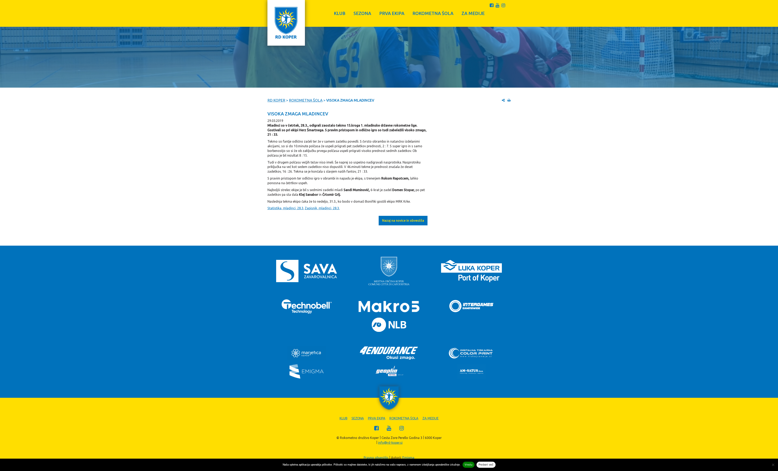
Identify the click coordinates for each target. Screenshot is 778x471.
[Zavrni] (773, 465)
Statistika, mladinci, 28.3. (285, 208)
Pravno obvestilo (376, 457)
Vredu (468, 464)
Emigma (408, 457)
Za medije (473, 13)
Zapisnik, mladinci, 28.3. (322, 208)
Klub (339, 13)
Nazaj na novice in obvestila (403, 220)
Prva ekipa (391, 13)
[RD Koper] (286, 23)
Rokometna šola (433, 13)
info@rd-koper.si (390, 442)
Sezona (362, 13)
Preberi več (486, 464)
